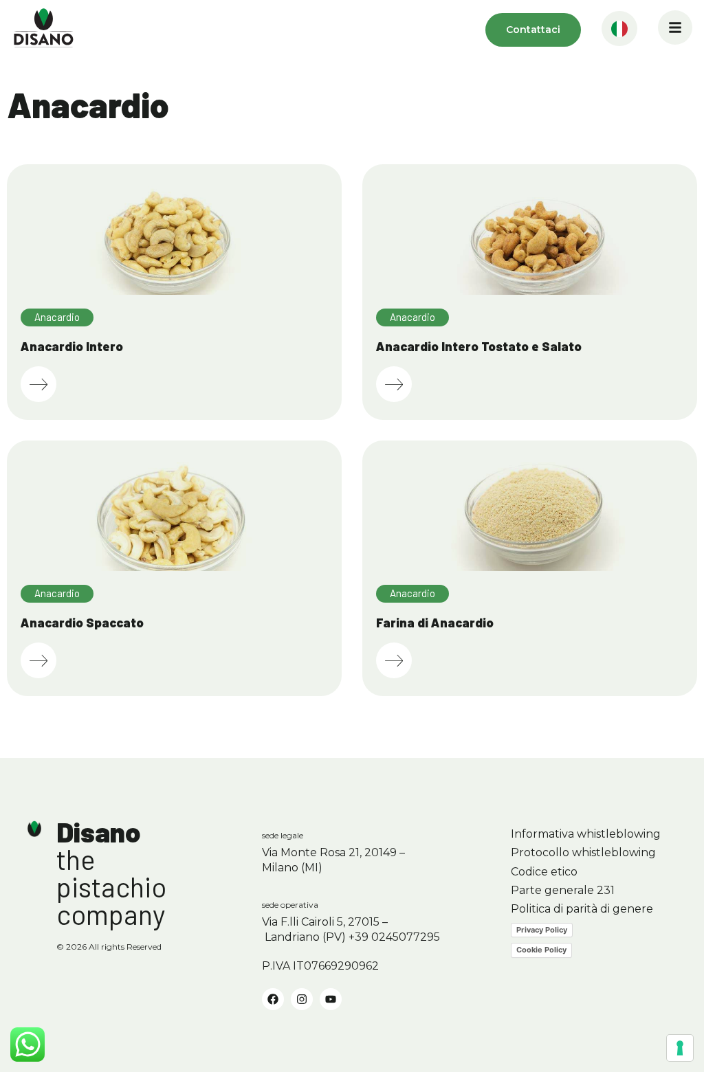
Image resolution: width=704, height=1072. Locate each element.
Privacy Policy (541, 930)
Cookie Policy (541, 949)
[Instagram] (302, 999)
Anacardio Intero (72, 346)
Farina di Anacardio (435, 622)
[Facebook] (273, 999)
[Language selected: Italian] (619, 30)
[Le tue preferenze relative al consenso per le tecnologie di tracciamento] (680, 1048)
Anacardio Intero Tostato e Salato (479, 346)
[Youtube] (331, 999)
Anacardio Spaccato (82, 622)
